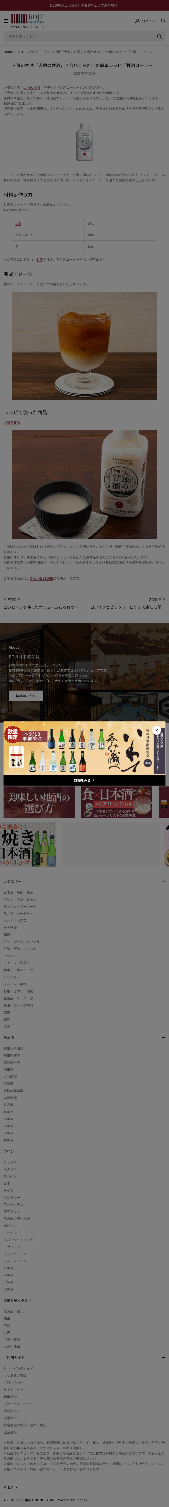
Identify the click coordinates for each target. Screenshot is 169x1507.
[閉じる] (156, 730)
